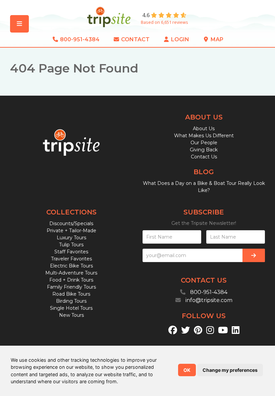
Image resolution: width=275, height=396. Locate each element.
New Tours (71, 315)
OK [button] (186, 370)
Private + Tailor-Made (71, 231)
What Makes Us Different (204, 136)
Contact (135, 39)
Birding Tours (71, 301)
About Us (204, 129)
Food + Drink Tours (71, 280)
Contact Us (204, 157)
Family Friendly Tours (71, 287)
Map (216, 39)
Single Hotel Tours (71, 308)
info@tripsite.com (208, 300)
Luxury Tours (71, 238)
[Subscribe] (253, 255)
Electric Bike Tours (71, 266)
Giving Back (204, 150)
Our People (203, 143)
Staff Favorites (71, 252)
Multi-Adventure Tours (71, 273)
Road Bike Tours (71, 294)
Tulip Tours (71, 245)
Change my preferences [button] (230, 370)
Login (179, 39)
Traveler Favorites (71, 259)
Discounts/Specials (71, 223)
